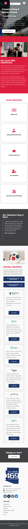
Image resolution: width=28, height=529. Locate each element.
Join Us (4, 514)
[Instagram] (9, 496)
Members (5, 508)
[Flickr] (16, 496)
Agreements (6, 504)
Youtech (17, 523)
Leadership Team (7, 506)
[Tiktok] (12, 496)
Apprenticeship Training (8, 510)
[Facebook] (5, 496)
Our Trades (5, 512)
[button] (24, 3)
